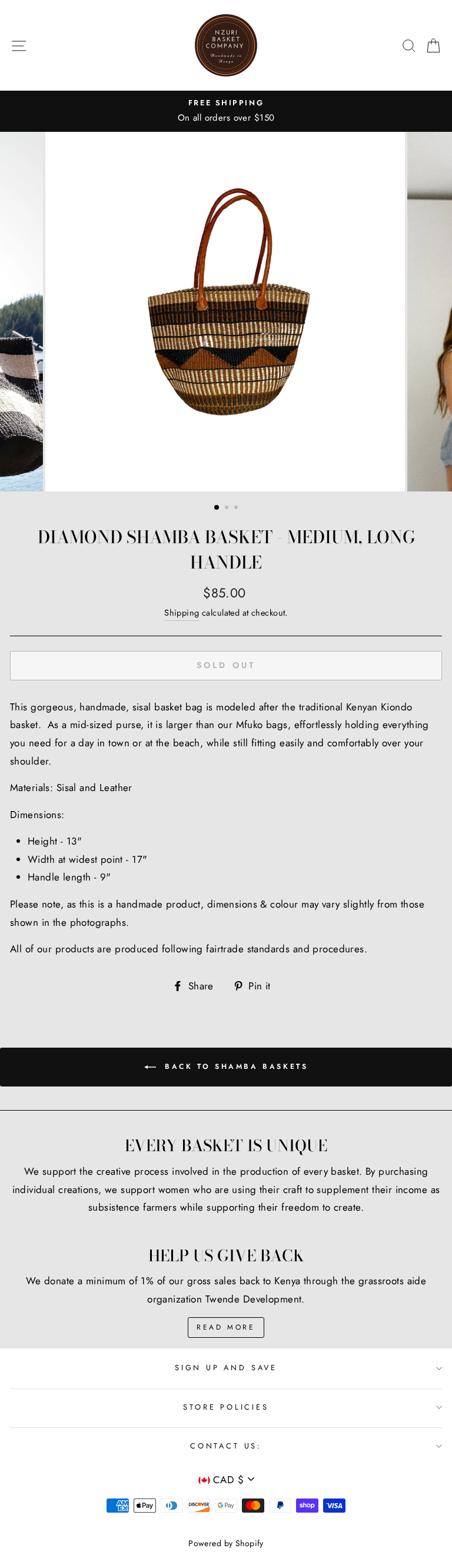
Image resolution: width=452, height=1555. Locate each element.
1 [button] (217, 508)
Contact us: (226, 1445)
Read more (226, 1327)
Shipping (181, 613)
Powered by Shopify (226, 1543)
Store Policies (226, 1407)
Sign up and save (226, 1367)
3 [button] (237, 508)
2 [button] (228, 508)
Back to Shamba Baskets (234, 1066)
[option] (226, 111)
